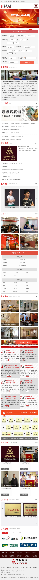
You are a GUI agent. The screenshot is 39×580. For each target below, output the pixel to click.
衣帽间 (27, 288)
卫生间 (27, 283)
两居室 (4, 272)
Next (36, 199)
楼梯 (15, 291)
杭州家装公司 (18, 567)
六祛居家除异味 (6, 176)
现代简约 (5, 259)
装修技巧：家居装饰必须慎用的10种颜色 (11, 179)
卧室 (15, 283)
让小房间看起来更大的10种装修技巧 (10, 173)
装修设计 (27, 552)
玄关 (4, 291)
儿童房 (4, 288)
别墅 (27, 272)
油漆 (20, 532)
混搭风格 (22, 262)
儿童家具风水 (5, 166)
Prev (2, 199)
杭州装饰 (3, 567)
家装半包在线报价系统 (19, 31)
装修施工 (34, 552)
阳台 (15, 288)
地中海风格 (23, 265)
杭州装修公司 (10, 567)
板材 (5, 532)
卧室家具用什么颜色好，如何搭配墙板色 (11, 163)
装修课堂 (12, 556)
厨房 (15, 285)
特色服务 (34, 556)
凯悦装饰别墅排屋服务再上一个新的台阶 (11, 139)
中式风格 (5, 265)
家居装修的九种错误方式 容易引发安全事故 (12, 169)
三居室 (16, 272)
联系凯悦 (19, 556)
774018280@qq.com (8, 572)
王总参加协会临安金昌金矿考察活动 (10, 129)
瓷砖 (13, 532)
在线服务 (27, 556)
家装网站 (25, 567)
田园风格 (5, 262)
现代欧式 (22, 259)
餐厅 (4, 285)
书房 (27, 285)
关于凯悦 (12, 552)
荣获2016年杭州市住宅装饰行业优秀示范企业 (13, 126)
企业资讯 (19, 552)
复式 (15, 275)
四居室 (4, 275)
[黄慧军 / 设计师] (27, 197)
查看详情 (4, 99)
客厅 (4, 283)
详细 (7, 360)
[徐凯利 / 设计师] (12, 197)
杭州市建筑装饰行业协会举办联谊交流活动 (12, 136)
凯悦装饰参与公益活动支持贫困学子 (10, 133)
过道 (27, 291)
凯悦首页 (4, 552)
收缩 (38, 21)
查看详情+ (5, 469)
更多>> (36, 103)
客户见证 (4, 556)
